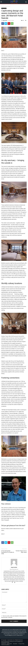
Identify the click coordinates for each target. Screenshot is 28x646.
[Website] (15, 582)
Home (2, 6)
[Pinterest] (9, 23)
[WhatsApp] (12, 23)
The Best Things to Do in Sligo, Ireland (21, 551)
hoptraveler (5, 20)
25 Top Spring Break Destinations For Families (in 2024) (7, 552)
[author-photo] (14, 565)
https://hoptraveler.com (14, 569)
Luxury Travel (7, 6)
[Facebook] (2, 23)
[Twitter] (5, 23)
